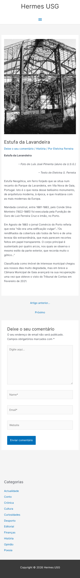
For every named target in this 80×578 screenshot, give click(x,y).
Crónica (9, 502)
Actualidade (11, 490)
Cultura (8, 508)
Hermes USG (40, 6)
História (41, 148)
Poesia (8, 550)
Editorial (9, 526)
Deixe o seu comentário (19, 148)
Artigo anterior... (40, 302)
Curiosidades (12, 514)
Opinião (8, 544)
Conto (8, 496)
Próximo (40, 312)
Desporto (10, 520)
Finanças (9, 532)
